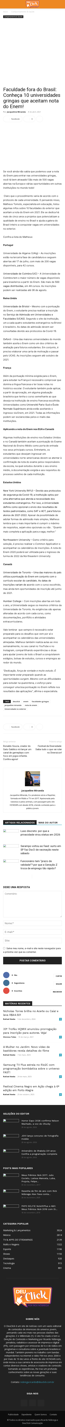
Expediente (27, 1414)
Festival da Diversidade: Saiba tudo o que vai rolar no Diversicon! (48, 749)
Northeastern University (16, 539)
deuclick (16, 701)
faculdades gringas (40, 701)
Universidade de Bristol (16, 306)
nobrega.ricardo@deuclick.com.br (37, 1382)
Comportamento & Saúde (22, 11)
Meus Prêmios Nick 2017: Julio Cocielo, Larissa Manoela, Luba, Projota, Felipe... (38, 1178)
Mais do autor (48, 822)
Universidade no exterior (15, 709)
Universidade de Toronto (17, 572)
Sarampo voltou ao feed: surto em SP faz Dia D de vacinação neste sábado (41, 849)
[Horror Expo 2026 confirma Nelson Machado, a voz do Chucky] (11, 1124)
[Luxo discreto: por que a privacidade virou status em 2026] (11, 834)
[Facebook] (24, 1403)
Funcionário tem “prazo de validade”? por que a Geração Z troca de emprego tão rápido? (39, 865)
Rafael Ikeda (9, 1019)
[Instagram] (32, 1403)
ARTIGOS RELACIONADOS (20, 822)
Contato (53, 1414)
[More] (39, 119)
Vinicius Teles (9, 1037)
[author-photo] (32, 786)
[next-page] (34, 876)
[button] (5, 4)
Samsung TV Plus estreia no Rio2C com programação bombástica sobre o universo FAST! (31, 1068)
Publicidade (13, 1414)
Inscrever (57, 992)
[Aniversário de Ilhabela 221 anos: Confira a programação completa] (11, 1154)
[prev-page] (29, 876)
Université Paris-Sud (38, 404)
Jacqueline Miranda (16, 112)
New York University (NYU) (18, 490)
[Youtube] (41, 1403)
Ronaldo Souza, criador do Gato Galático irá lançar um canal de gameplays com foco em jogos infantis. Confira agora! (17, 753)
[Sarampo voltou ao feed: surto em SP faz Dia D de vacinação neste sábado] (11, 849)
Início (5, 11)
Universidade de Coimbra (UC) (20, 273)
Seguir (59, 984)
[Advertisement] (32, 52)
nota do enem (31, 705)
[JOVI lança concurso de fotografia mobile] (11, 1139)
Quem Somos (41, 1414)
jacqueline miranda (13, 705)
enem (25, 701)
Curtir (59, 976)
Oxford (7, 339)
